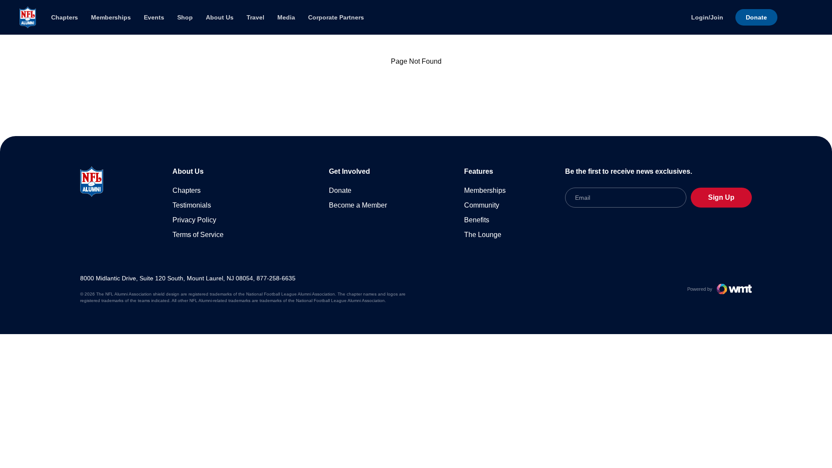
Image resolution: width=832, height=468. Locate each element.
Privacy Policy (194, 220)
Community (481, 205)
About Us (220, 17)
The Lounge (482, 234)
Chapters (64, 17)
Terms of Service (198, 234)
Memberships (111, 17)
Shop (185, 17)
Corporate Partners (336, 17)
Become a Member (358, 205)
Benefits (476, 220)
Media (286, 17)
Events (154, 17)
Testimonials (191, 205)
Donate (340, 190)
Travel (255, 17)
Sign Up (721, 197)
